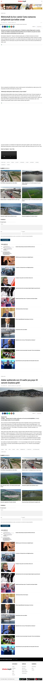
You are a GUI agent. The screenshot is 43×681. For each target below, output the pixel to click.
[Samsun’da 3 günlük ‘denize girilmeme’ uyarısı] (11, 209)
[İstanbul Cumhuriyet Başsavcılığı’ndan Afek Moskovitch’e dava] (8, 254)
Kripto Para (23, 668)
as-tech (8, 162)
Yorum (2, 509)
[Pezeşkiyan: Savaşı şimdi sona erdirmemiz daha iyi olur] (8, 285)
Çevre (41, 22)
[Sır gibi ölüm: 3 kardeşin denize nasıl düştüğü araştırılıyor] (8, 275)
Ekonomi (13, 674)
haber (18, 449)
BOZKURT (17, 162)
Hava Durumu (24, 666)
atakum (13, 162)
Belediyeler (14, 668)
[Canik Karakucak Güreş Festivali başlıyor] (8, 316)
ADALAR (3, 449)
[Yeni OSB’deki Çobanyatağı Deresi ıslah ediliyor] (11, 176)
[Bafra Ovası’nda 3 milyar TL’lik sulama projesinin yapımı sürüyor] (32, 192)
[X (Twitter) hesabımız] (15, 659)
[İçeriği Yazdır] (13, 27)
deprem (14, 449)
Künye (33, 668)
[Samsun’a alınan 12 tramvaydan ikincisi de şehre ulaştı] (11, 192)
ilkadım (27, 162)
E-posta (23, 231)
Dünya (13, 671)
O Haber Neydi (34, 666)
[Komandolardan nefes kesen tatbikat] (8, 337)
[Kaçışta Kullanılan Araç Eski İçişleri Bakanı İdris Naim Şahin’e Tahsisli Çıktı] (8, 368)
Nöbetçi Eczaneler (24, 671)
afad (6, 449)
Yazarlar (33, 669)
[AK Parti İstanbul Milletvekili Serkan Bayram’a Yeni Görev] (8, 327)
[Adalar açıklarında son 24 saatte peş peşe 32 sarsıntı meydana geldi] (32, 176)
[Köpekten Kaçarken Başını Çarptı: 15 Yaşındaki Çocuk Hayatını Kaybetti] (8, 306)
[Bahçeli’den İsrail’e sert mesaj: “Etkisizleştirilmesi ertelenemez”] (8, 347)
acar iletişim (3, 162)
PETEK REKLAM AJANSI (36, 449)
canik (10, 449)
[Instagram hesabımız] (16, 659)
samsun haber (4, 451)
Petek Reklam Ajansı (11, 679)
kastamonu (32, 162)
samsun (8, 164)
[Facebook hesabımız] (13, 659)
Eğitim (13, 673)
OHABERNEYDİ (3, 164)
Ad (1, 231)
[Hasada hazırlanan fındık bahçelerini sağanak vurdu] (32, 495)
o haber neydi (29, 449)
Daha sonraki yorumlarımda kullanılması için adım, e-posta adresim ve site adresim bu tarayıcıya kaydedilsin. (17, 236)
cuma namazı (22, 162)
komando (37, 162)
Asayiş (13, 666)
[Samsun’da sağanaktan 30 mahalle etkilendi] (32, 209)
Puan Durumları (24, 673)
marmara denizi (23, 449)
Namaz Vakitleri (24, 669)
